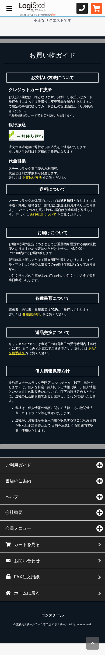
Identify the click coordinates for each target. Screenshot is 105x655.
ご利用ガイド (18, 465)
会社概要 (14, 512)
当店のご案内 (18, 481)
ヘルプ (11, 496)
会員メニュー (18, 528)
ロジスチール (52, 615)
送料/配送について (43, 214)
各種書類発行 (32, 314)
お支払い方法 (32, 177)
